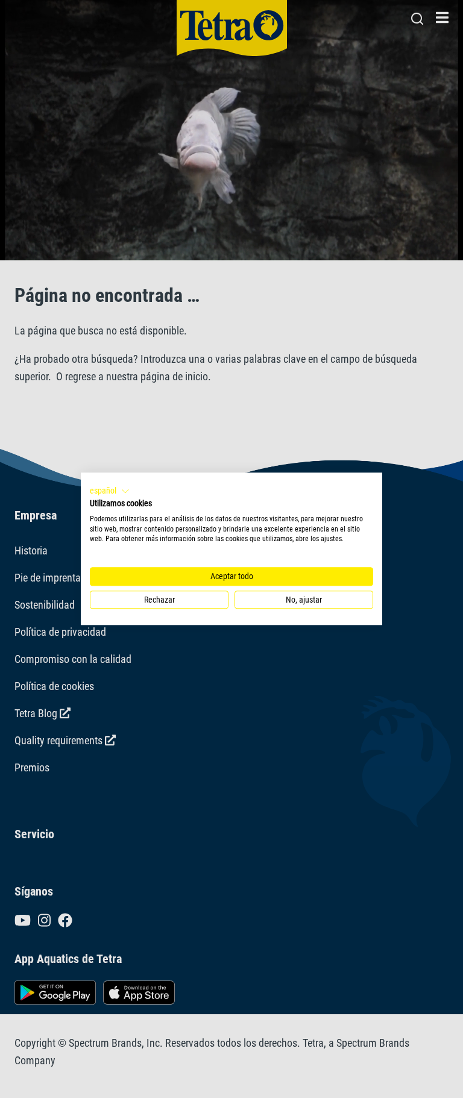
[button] (110, 491)
